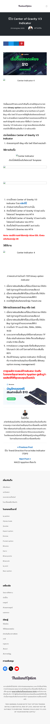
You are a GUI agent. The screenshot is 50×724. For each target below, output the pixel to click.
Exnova (5, 536)
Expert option (8, 531)
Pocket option (8, 541)
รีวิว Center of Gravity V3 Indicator (25, 20)
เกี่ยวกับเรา (6, 487)
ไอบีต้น (25, 418)
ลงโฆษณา (6, 492)
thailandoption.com (29, 686)
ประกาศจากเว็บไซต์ (9, 497)
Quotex (5, 526)
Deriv (5, 551)
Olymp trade (7, 521)
